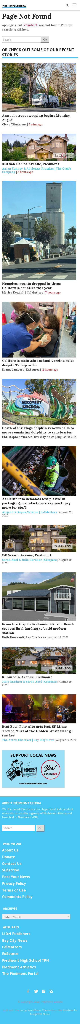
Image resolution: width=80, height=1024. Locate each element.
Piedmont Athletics (19, 967)
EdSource (10, 953)
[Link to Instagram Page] (45, 989)
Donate (8, 856)
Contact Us (12, 863)
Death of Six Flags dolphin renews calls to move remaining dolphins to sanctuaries (38, 430)
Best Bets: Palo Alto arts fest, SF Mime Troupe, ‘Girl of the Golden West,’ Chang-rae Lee (37, 730)
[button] (67, 5)
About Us (10, 850)
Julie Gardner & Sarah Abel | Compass (29, 681)
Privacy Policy (14, 883)
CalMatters (12, 947)
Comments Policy (17, 896)
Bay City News (14, 940)
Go (45, 39)
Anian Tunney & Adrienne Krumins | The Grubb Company (36, 170)
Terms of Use (14, 890)
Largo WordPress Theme (35, 1010)
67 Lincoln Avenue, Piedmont (27, 677)
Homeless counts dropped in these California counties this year (31, 285)
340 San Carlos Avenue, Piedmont (30, 164)
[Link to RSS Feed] (52, 989)
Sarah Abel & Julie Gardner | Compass (29, 560)
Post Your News (16, 876)
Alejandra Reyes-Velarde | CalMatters (29, 512)
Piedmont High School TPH (25, 960)
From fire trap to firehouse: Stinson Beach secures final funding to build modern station (38, 628)
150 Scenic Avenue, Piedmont (26, 555)
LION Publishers (16, 933)
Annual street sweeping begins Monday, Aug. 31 (36, 117)
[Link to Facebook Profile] (29, 989)
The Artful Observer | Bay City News (28, 740)
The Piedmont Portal (20, 973)
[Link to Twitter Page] (37, 989)
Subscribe (10, 870)
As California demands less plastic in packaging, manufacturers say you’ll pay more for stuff (36, 503)
